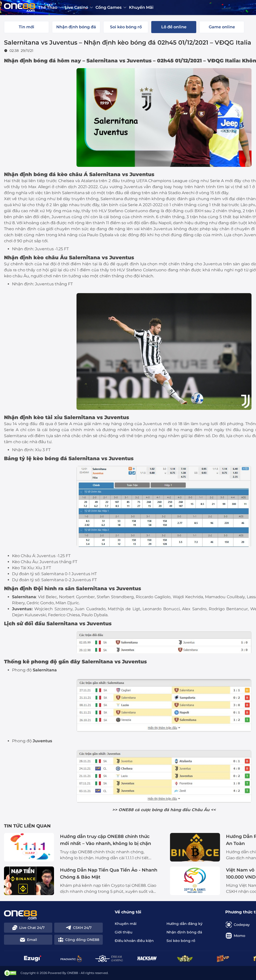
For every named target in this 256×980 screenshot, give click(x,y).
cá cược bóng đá (152, 809)
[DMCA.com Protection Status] (10, 973)
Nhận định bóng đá (30, 174)
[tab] (26, 27)
